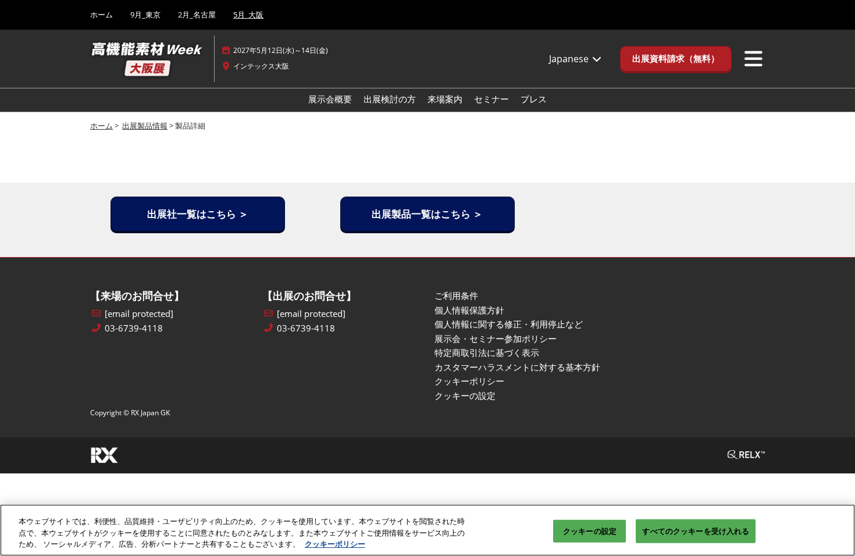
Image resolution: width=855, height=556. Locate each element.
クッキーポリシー (335, 544)
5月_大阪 (248, 14)
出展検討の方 (390, 99)
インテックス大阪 (261, 66)
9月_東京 (145, 14)
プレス (534, 99)
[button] (676, 59)
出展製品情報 (145, 125)
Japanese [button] (570, 58)
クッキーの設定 (590, 530)
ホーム (101, 14)
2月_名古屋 (197, 14)
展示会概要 (330, 99)
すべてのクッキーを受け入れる (695, 530)
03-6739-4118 (134, 328)
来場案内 (445, 99)
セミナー (491, 99)
